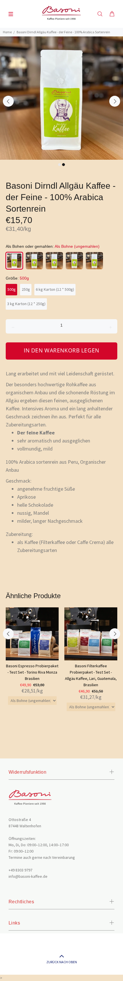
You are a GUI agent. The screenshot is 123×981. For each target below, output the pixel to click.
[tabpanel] (61, 98)
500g (11, 289)
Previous (8, 101)
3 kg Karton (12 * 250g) (26, 303)
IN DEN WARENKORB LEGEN (61, 350)
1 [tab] (59, 164)
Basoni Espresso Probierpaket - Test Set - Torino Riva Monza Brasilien (32, 672)
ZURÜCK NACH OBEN (61, 962)
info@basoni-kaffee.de (28, 876)
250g (26, 289)
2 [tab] (63, 164)
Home (7, 32)
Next (114, 101)
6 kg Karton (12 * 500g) (55, 289)
